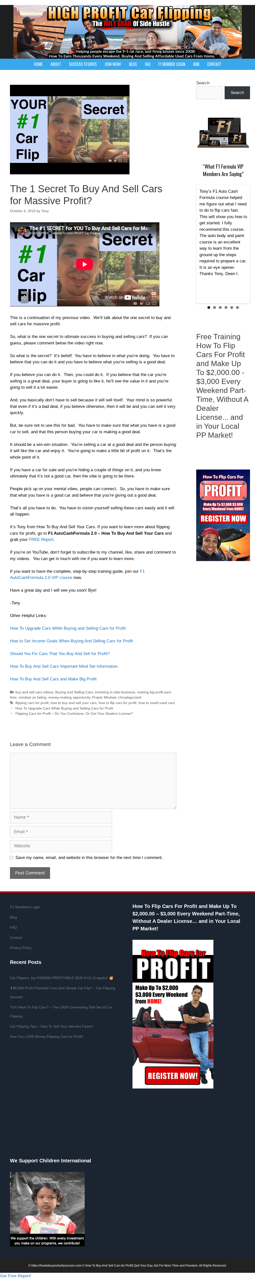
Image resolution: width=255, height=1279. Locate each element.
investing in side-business (115, 692)
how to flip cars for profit (117, 703)
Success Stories (83, 64)
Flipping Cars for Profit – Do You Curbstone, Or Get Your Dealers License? (74, 713)
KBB (196, 64)
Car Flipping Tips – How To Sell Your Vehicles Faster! (51, 1026)
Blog (133, 64)
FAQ (147, 64)
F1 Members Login (25, 907)
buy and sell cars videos (34, 692)
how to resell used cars (156, 703)
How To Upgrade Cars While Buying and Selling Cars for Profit (68, 628)
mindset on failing (32, 697)
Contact (214, 64)
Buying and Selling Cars (74, 692)
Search (202, 83)
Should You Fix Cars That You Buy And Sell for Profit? (60, 653)
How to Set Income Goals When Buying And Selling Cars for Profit (71, 641)
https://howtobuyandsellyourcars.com (56, 1265)
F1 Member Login (171, 64)
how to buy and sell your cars (74, 703)
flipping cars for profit (32, 703)
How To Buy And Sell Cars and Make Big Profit (53, 679)
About (56, 64)
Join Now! (113, 64)
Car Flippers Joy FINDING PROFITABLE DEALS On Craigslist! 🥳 (61, 978)
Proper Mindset (104, 697)
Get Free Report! (15, 1276)
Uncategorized (129, 697)
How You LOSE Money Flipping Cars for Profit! (46, 1037)
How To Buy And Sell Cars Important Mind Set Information (64, 666)
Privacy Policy (21, 948)
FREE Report (41, 539)
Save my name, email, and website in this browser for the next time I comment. (89, 857)
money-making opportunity (69, 697)
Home (38, 64)
